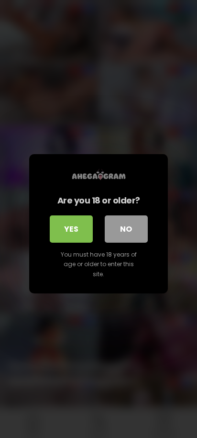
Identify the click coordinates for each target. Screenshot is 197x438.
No (126, 229)
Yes (71, 229)
